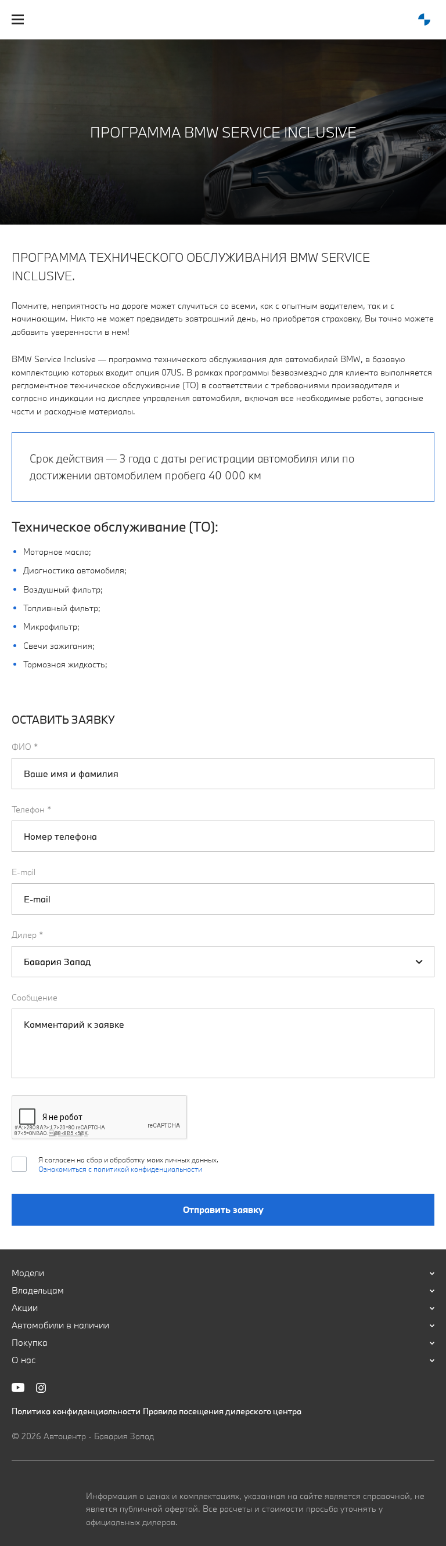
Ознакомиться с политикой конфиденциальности (120, 1168)
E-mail (23, 871)
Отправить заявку (223, 1209)
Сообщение (34, 997)
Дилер (28, 934)
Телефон (32, 809)
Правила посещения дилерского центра (222, 1411)
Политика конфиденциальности (76, 1411)
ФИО (25, 746)
